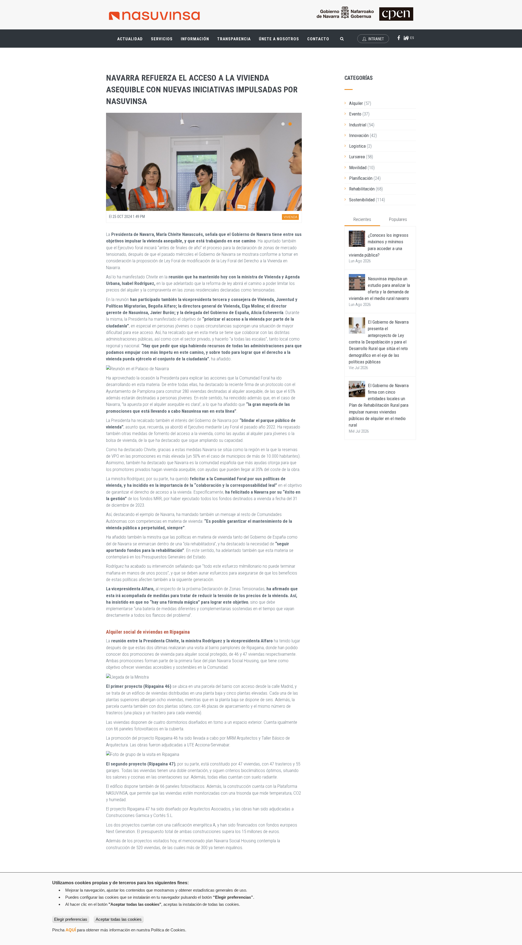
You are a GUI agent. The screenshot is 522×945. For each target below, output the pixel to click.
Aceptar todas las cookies (119, 919)
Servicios (164, 41)
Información (195, 39)
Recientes (362, 219)
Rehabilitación (362, 189)
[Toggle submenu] (139, 36)
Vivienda (290, 217)
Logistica (357, 146)
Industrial (357, 124)
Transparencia (236, 41)
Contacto (318, 39)
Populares (398, 219)
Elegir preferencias (70, 919)
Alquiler (356, 103)
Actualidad (132, 41)
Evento (355, 114)
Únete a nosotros (279, 39)
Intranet (376, 39)
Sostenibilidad (362, 199)
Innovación (359, 135)
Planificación (360, 178)
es (411, 38)
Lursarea (357, 156)
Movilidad (357, 167)
